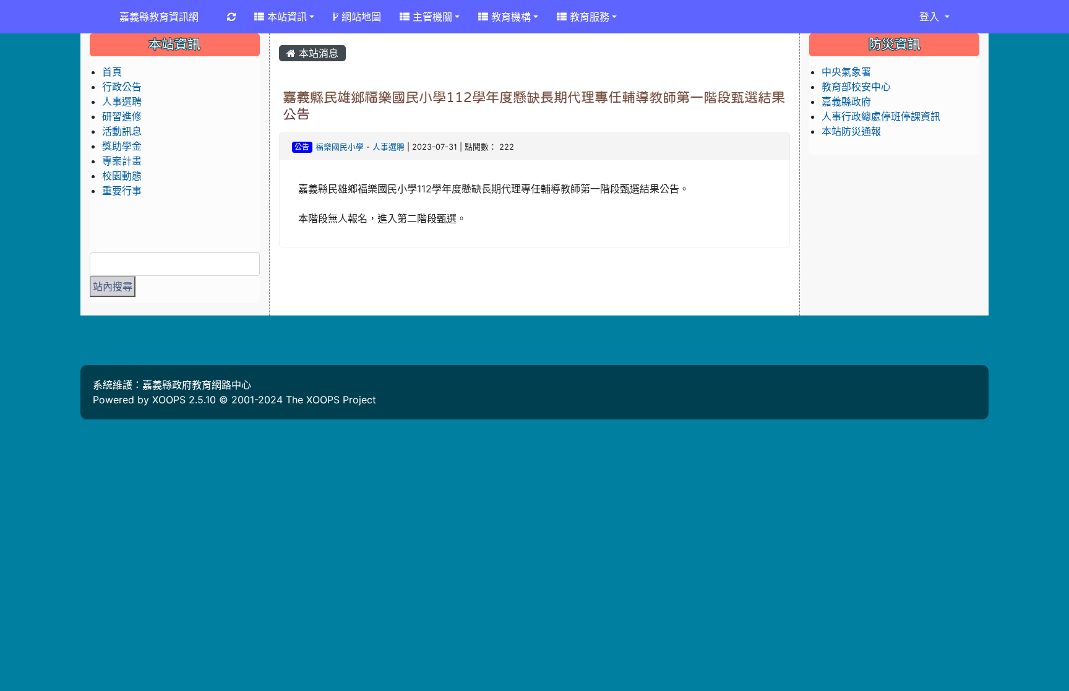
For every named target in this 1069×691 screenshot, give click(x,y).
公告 (301, 147)
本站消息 (317, 53)
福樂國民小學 (340, 147)
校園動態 (122, 176)
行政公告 (122, 86)
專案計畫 (122, 161)
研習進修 (122, 116)
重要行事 (122, 190)
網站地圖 (359, 17)
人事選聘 (388, 147)
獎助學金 (122, 146)
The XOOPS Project (331, 399)
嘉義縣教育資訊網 (159, 17)
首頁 (112, 72)
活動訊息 (122, 131)
